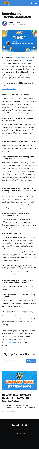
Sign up (20, 429)
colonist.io (32, 107)
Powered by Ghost (19, 433)
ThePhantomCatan (22, 57)
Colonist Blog (16, 425)
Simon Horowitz (14, 22)
